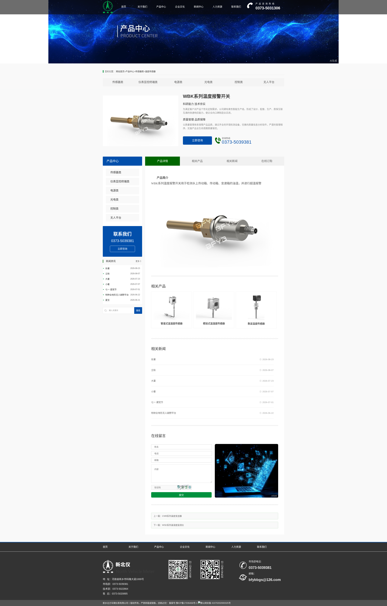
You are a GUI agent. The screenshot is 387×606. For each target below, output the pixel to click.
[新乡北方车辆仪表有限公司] (108, 12)
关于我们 (142, 6)
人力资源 (217, 6)
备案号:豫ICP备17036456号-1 (183, 603)
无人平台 (268, 82)
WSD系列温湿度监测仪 (173, 525)
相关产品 (197, 161)
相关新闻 (232, 161)
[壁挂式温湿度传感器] (214, 319)
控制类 (239, 82)
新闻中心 (198, 6)
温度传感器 (150, 71)
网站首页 (120, 71)
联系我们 (236, 6)
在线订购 (266, 161)
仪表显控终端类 (148, 82)
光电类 (208, 82)
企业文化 (180, 6)
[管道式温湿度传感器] (172, 319)
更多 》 (139, 261)
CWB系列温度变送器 (172, 516)
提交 (181, 495)
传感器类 (139, 71)
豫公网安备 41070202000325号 (215, 603)
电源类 (178, 82)
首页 (123, 6)
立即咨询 (197, 140)
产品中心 (161, 6)
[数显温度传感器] (256, 319)
